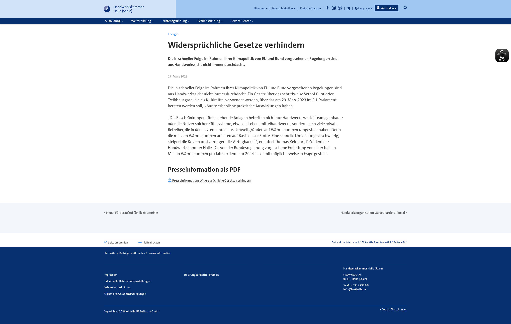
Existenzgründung (174, 21)
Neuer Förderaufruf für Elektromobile (132, 213)
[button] (386, 8)
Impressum (110, 274)
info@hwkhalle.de (354, 289)
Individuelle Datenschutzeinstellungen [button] (127, 281)
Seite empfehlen (118, 242)
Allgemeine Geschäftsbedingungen (125, 293)
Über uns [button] (259, 8)
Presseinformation (160, 253)
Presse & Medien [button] (282, 8)
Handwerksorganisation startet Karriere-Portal (373, 213)
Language (364, 8)
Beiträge (124, 253)
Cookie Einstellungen (394, 309)
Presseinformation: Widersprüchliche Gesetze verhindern (211, 180)
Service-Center (241, 21)
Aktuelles (139, 253)
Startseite (109, 253)
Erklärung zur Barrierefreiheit (201, 274)
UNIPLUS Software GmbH (143, 311)
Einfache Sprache (310, 8)
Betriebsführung (209, 21)
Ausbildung (113, 21)
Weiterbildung (141, 21)
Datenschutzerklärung (117, 287)
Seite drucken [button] (152, 242)
